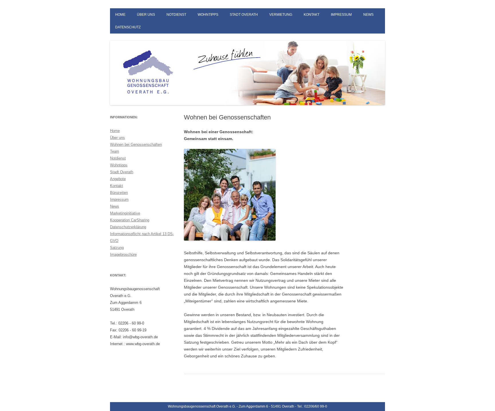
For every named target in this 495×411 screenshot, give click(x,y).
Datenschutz (128, 27)
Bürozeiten (119, 192)
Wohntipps (208, 15)
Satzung (117, 247)
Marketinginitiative (125, 213)
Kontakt (311, 15)
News (368, 15)
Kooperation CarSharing (129, 220)
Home (120, 15)
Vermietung (280, 15)
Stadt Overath (244, 15)
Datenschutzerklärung (128, 227)
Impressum (341, 15)
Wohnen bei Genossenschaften (136, 144)
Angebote (118, 179)
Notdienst (176, 15)
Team (114, 151)
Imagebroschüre (123, 254)
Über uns (146, 15)
